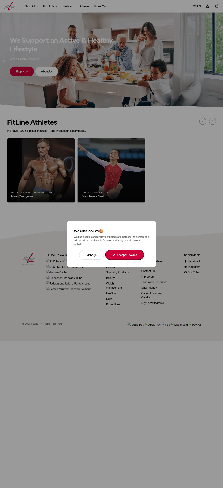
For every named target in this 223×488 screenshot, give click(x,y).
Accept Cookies (127, 255)
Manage (91, 255)
